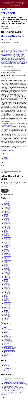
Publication (6, 343)
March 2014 (6, 284)
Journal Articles (7, 336)
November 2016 (7, 241)
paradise (12, 59)
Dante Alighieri (16, 54)
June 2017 (6, 231)
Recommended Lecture (9, 348)
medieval (3, 59)
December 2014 (7, 272)
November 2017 (7, 224)
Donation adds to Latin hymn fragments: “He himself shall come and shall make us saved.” (14, 381)
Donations (6, 333)
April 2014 (6, 283)
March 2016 (6, 252)
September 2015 (7, 260)
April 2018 (6, 218)
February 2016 (7, 253)
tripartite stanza (8, 63)
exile (9, 55)
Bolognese (3, 52)
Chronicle (6, 331)
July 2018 (6, 214)
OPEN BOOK (8, 13)
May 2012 (6, 311)
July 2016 (6, 246)
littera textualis (15, 58)
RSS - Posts (6, 370)
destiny (22, 54)
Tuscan (14, 63)
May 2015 (6, 265)
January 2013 (7, 303)
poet (5, 61)
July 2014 (6, 279)
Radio (5, 344)
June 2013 (6, 296)
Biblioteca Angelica (8, 51)
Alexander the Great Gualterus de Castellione (11, 50)
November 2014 (7, 273)
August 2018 (7, 212)
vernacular (19, 63)
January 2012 (7, 317)
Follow (5, 190)
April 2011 (6, 319)
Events (5, 335)
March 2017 (6, 235)
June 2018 (6, 215)
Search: (2, 26)
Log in (5, 364)
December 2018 (7, 207)
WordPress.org (7, 368)
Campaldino (18, 52)
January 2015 (7, 270)
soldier (16, 61)
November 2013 (7, 289)
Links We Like (7, 9)
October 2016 (7, 242)
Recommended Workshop (10, 351)
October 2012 (7, 306)
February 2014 (7, 285)
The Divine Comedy (18, 62)
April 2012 (6, 312)
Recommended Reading (9, 350)
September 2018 (7, 211)
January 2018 (7, 222)
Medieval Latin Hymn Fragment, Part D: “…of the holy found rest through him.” (15, 389)
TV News (6, 352)
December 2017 (7, 223)
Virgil (23, 63)
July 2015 (6, 262)
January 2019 (7, 205)
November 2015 (7, 257)
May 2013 (6, 298)
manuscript (21, 58)
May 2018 (6, 216)
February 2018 (7, 220)
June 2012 (6, 310)
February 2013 (7, 302)
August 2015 (7, 261)
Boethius (21, 51)
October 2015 (7, 258)
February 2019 (7, 204)
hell (15, 56)
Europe (6, 55)
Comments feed (7, 366)
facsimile (13, 55)
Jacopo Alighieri (4, 58)
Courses (5, 332)
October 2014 (7, 275)
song (20, 61)
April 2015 (6, 266)
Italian (24, 56)
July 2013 (6, 295)
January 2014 (7, 287)
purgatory (8, 61)
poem (2, 61)
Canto (2, 54)
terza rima (10, 62)
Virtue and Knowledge (12, 36)
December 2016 (7, 239)
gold (22, 55)
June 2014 (6, 280)
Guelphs (3, 56)
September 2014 (7, 276)
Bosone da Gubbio (10, 52)
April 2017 (6, 234)
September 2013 (7, 292)
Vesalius (5, 355)
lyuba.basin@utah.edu (15, 5)
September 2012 (7, 307)
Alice (5, 327)
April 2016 (6, 250)
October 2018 (7, 210)
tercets (5, 62)
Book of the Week (8, 329)
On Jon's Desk (7, 339)
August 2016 (7, 245)
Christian (6, 54)
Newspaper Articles (8, 337)
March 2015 (6, 268)
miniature (7, 59)
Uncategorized (15, 42)
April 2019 (6, 201)
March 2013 (6, 300)
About (5, 8)
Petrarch (17, 59)
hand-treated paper (9, 56)
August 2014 (7, 277)
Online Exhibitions (8, 340)
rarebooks (8, 42)
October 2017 (7, 226)
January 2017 (7, 238)
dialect (2, 55)
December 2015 (7, 256)
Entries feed (6, 365)
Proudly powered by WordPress (8, 392)
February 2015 (7, 269)
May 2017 (6, 233)
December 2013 (7, 288)
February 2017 (7, 237)
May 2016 (6, 249)
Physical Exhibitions (8, 342)
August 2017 (7, 228)
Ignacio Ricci (4, 394)
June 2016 (6, 247)
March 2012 (6, 314)
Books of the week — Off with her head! (13, 387)
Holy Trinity (19, 56)
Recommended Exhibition (10, 347)
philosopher (22, 59)
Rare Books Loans (8, 346)
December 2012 (7, 304)
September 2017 (7, 227)
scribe (12, 61)
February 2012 (7, 315)
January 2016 (7, 254)
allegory (24, 50)
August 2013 (7, 294)
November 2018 (7, 208)
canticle (24, 52)
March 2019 (6, 203)
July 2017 (6, 230)
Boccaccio (16, 51)
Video (5, 356)
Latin (10, 58)
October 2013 (7, 291)
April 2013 (6, 299)
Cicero (10, 54)
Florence (18, 55)
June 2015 (6, 264)
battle (2, 51)
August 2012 (7, 308)
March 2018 (6, 219)
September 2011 (7, 318)
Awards (5, 328)
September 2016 (7, 243)
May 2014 (6, 281)
